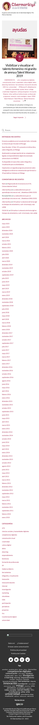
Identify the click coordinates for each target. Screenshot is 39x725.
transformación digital (9, 617)
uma (23, 692)
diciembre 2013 (7, 456)
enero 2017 (6, 364)
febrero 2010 (6, 514)
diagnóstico (13, 92)
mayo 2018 (6, 316)
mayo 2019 (6, 285)
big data (21, 669)
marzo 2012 (6, 500)
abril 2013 (5, 476)
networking (27, 686)
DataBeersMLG (9, 675)
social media (23, 690)
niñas (10, 94)
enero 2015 (6, 428)
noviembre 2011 (7, 507)
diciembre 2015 (7, 401)
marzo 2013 (6, 480)
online (33, 686)
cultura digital (28, 82)
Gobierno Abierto (7, 569)
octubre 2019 (6, 271)
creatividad (19, 82)
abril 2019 (5, 288)
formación (33, 92)
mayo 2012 (6, 497)
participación (6, 603)
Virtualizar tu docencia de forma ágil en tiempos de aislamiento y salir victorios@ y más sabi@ (19, 204)
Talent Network (9, 98)
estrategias (12, 679)
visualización (9, 696)
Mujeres (5, 94)
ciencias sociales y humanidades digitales (15, 531)
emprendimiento (7, 555)
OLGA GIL (5, 210)
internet (4, 586)
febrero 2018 (6, 326)
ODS (4, 87)
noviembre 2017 (7, 336)
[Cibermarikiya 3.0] (19, 9)
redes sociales (10, 690)
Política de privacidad (18, 650)
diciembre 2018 (7, 299)
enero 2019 (6, 295)
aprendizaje (15, 89)
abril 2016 (5, 391)
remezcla (13, 96)
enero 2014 (6, 452)
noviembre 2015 (7, 405)
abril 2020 (5, 258)
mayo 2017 (6, 353)
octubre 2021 (6, 244)
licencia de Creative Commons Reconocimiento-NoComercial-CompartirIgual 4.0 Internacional (20, 712)
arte (18, 80)
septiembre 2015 (7, 411)
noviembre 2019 (7, 268)
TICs (32, 690)
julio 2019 (5, 278)
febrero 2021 (6, 247)
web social (30, 696)
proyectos (5, 610)
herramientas (20, 85)
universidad (12, 87)
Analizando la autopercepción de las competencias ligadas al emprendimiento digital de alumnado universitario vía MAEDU (18, 155)
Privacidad (28, 716)
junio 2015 (5, 415)
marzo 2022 (6, 241)
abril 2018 (5, 319)
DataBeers (29, 673)
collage (31, 89)
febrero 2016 (6, 394)
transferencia (14, 692)
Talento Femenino (29, 98)
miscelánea (5, 596)
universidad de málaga (27, 694)
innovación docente (30, 85)
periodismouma (21, 688)
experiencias (19, 679)
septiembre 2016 (7, 377)
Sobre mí (11, 643)
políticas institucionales (20, 94)
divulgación (28, 675)
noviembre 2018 (7, 302)
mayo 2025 (6, 223)
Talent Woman (18, 98)
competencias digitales (27, 80)
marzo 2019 (6, 292)
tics (7, 87)
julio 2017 (5, 346)
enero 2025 (6, 227)
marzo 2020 (6, 261)
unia (28, 692)
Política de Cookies (18, 653)
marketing (5, 593)
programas (6, 96)
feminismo (11, 85)
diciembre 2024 (7, 230)
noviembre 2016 (7, 370)
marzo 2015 (6, 425)
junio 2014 (5, 442)
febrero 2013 (6, 483)
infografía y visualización (10, 576)
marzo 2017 (6, 357)
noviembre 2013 (7, 459)
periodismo (5, 606)
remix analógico (22, 96)
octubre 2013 (6, 463)
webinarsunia (23, 696)
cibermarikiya (9, 80)
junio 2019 (5, 282)
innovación (5, 579)
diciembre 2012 (7, 487)
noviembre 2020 (7, 251)
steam (29, 96)
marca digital (31, 684)
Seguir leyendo (18, 117)
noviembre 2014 (7, 435)
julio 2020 (5, 254)
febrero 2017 (6, 360)
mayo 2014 (6, 446)
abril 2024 (5, 237)
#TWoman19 (23, 87)
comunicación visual (9, 82)
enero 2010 (6, 517)
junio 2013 (5, 469)
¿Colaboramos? (22, 643)
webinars (16, 696)
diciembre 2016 (7, 367)
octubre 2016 (6, 374)
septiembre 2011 (7, 510)
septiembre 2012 (7, 493)
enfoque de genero (23, 92)
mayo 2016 (6, 387)
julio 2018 (5, 309)
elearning (5, 85)
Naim (4, 184)
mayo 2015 (6, 418)
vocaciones (16, 101)
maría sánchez (7, 686)
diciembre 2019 (7, 264)
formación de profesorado (10, 562)
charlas (25, 669)
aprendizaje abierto (13, 669)
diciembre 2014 (7, 432)
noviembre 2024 (7, 234)
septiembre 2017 (7, 343)
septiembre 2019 (7, 275)
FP (3, 565)
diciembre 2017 (7, 333)
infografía (33, 681)
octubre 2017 (6, 340)
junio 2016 (5, 384)
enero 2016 (6, 398)
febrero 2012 (6, 504)
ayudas (22, 89)
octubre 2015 (6, 408)
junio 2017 (5, 350)
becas (26, 89)
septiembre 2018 (7, 305)
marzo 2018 (6, 323)
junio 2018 (5, 312)
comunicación (11, 673)
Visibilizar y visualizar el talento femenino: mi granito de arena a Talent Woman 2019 (19, 70)
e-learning (8, 677)
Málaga (20, 685)
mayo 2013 (6, 473)
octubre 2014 (6, 439)
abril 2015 (5, 422)
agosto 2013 (6, 466)
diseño (20, 675)
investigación (6, 589)
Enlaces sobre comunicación (18, 647)
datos (34, 82)
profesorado (32, 94)
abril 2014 (5, 449)
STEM (33, 96)
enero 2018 (6, 329)
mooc (13, 686)
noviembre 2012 (7, 490)
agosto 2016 (6, 381)
